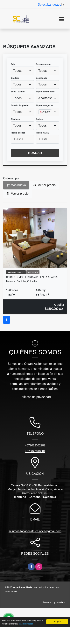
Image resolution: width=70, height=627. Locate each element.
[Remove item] (41, 112)
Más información (26, 623)
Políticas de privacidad (35, 397)
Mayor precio (19, 193)
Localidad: (41, 78)
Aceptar (57, 621)
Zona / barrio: (18, 91)
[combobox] (22, 71)
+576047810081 (35, 451)
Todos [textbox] (17, 70)
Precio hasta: (42, 133)
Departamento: (43, 64)
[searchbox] (39, 118)
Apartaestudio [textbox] (47, 98)
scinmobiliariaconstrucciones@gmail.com (35, 531)
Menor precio (46, 185)
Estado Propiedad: (20, 105)
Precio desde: (18, 133)
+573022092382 (35, 445)
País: (13, 64)
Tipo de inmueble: (45, 91)
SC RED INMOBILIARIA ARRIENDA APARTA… (32, 277)
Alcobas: (15, 119)
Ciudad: (15, 78)
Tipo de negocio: (44, 105)
